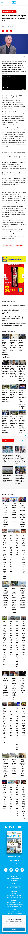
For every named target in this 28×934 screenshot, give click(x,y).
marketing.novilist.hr (15, 902)
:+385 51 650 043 (16, 897)
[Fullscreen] (24, 87)
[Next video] (8, 87)
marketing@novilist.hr (16, 904)
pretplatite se (14, 860)
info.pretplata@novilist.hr (14, 895)
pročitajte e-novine (14, 856)
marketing (14, 864)
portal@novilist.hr (16, 886)
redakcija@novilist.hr (16, 878)
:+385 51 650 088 (16, 906)
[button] (24, 276)
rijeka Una (19, 245)
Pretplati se (14, 929)
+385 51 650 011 (16, 880)
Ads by (23, 89)
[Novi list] (14, 2)
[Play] (4, 87)
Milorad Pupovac (7, 245)
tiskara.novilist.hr (15, 912)
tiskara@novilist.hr (16, 913)
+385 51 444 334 (16, 888)
